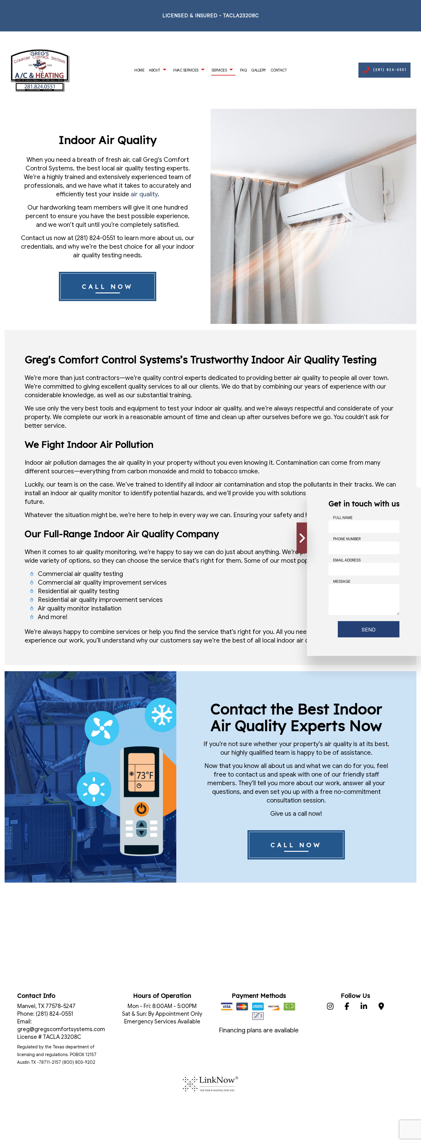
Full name (343, 517)
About (154, 70)
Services (219, 70)
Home (139, 70)
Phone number (347, 538)
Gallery (258, 70)
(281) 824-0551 (390, 70)
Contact (279, 70)
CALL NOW (107, 286)
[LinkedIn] (364, 1007)
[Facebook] (347, 1007)
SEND (369, 629)
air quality (144, 194)
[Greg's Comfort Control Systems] (39, 70)
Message (341, 581)
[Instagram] (330, 1007)
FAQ (243, 70)
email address (347, 559)
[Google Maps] (381, 1007)
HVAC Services (185, 70)
